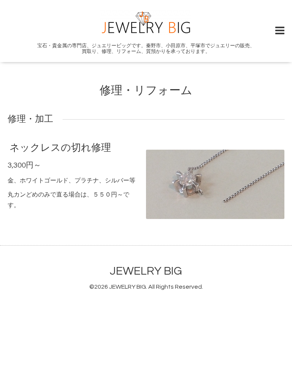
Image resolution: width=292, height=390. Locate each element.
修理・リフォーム (146, 90)
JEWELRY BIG (146, 271)
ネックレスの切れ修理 (60, 148)
